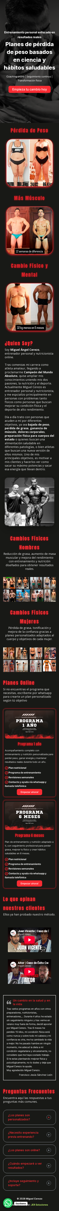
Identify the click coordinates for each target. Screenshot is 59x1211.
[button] (29, 89)
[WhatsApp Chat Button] (8, 1203)
